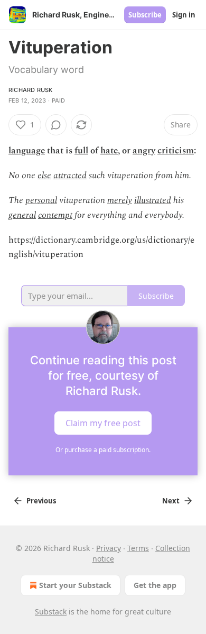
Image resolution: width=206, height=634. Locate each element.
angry (144, 151)
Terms (138, 548)
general (22, 215)
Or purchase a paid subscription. (103, 449)
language (26, 151)
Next (171, 501)
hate (109, 151)
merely (119, 200)
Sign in (183, 15)
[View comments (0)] (56, 124)
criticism (175, 151)
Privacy (108, 548)
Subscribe (145, 15)
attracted (70, 175)
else (44, 175)
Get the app (155, 585)
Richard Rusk (30, 90)
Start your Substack (75, 585)
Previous (41, 501)
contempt (55, 215)
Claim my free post (103, 423)
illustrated (152, 200)
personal (41, 200)
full (81, 151)
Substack (51, 612)
